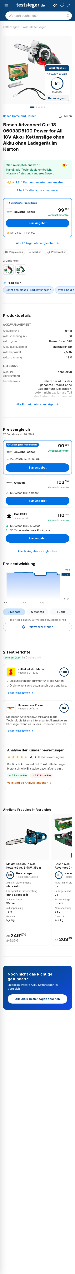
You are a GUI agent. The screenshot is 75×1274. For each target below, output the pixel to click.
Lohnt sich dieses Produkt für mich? (28, 289)
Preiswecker (58, 252)
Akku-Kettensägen (34, 27)
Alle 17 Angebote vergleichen (35, 243)
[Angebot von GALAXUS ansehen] (37, 527)
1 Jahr (61, 611)
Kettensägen (11, 27)
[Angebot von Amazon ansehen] (37, 492)
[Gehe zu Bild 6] (39, 107)
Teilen (67, 116)
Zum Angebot (38, 223)
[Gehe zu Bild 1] (32, 107)
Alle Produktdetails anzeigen (35, 404)
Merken (36, 252)
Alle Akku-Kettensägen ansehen (37, 998)
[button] (37, 585)
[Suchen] (68, 15)
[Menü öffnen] (6, 5)
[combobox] (38, 15)
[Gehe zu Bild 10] (44, 107)
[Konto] (69, 5)
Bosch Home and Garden (20, 116)
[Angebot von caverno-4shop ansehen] (37, 217)
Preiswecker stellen (40, 627)
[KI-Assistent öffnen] (55, 5)
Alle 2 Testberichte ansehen (36, 190)
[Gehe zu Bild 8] (41, 107)
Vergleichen (16, 252)
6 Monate (37, 611)
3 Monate (14, 611)
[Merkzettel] (62, 5)
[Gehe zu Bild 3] (36, 107)
